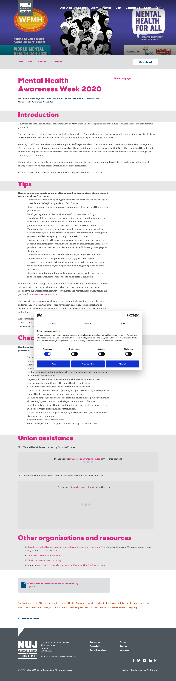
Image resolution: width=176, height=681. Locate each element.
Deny (53, 364)
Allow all (122, 364)
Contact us (133, 8)
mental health (51, 603)
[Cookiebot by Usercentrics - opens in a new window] (128, 315)
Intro (20, 62)
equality (133, 608)
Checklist (41, 62)
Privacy (123, 642)
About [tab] (124, 323)
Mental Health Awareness (28, 473)
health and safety (115, 603)
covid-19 (37, 603)
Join (119, 8)
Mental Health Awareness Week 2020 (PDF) (52, 583)
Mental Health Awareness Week (76, 603)
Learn (94, 8)
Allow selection (88, 364)
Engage (81, 8)
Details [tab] (88, 323)
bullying (48, 608)
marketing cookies (83, 487)
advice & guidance (78, 608)
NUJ (19, 473)
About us (66, 8)
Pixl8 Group (152, 670)
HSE (20, 608)
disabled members (117, 608)
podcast (100, 603)
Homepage (35, 99)
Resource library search (84, 99)
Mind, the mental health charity (44, 560)
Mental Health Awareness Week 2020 (47, 555)
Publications (24, 603)
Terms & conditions (99, 650)
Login (147, 8)
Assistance (56, 62)
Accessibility (95, 646)
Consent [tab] (52, 323)
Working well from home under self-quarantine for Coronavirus (71, 565)
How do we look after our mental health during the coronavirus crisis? (64, 546)
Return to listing (30, 619)
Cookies (123, 646)
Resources (62, 99)
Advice (106, 8)
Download (145, 62)
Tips (30, 62)
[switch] (74, 354)
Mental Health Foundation (42, 294)
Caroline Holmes (33, 608)
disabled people (98, 608)
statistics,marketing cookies (84, 458)
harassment (60, 608)
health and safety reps (137, 603)
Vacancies (124, 650)
